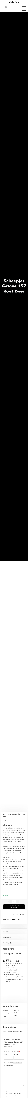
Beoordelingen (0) (7, 943)
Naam (6, 1054)
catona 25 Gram (14, 919)
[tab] (14, 931)
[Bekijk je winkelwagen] (4, 9)
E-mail (16, 1054)
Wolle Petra (14, 2)
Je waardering (8, 1063)
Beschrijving (6, 931)
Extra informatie (7, 937)
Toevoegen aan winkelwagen (14, 906)
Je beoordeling (9, 1065)
